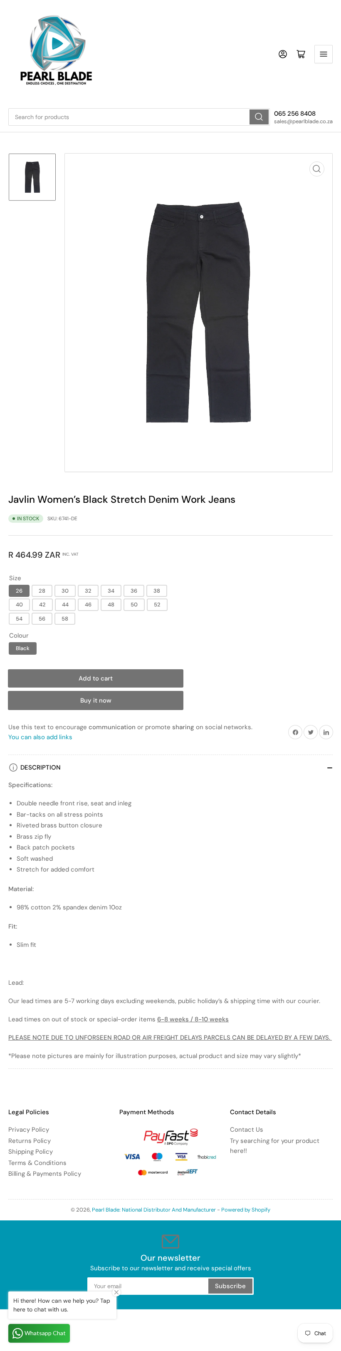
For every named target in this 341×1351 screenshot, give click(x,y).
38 (156, 590)
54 (19, 618)
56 (42, 618)
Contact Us (246, 1129)
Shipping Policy (30, 1151)
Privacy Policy (28, 1129)
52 (157, 604)
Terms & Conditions (37, 1163)
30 (65, 590)
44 (65, 604)
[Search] (259, 117)
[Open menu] (323, 54)
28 (42, 590)
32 (88, 590)
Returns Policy (29, 1141)
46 (88, 604)
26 (19, 590)
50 (134, 604)
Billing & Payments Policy (44, 1174)
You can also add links (40, 737)
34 (111, 590)
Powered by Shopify (245, 1209)
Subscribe (230, 1286)
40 (19, 604)
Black (23, 648)
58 (65, 618)
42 (42, 604)
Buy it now (95, 700)
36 (134, 590)
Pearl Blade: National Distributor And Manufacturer (154, 1209)
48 (111, 604)
